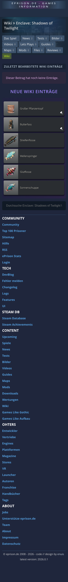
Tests (42, 38)
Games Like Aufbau (16, 419)
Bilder (57, 38)
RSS (4, 250)
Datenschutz (11, 544)
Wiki (7, 56)
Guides (47, 44)
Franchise (9, 487)
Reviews (54, 50)
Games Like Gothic (15, 412)
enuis (60, 554)
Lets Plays (28, 44)
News (27, 38)
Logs (5, 293)
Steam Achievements (17, 325)
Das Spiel (10, 38)
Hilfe (5, 243)
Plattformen (11, 450)
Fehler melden (12, 281)
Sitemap (8, 237)
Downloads (10, 393)
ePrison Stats (11, 256)
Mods (24, 50)
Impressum (10, 537)
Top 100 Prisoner (14, 231)
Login (6, 262)
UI (3, 306)
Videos (10, 44)
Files (38, 50)
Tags (5, 500)
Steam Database (14, 318)
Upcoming (9, 337)
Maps (9, 50)
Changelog (9, 287)
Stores (6, 462)
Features (8, 300)
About (6, 531)
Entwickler (10, 431)
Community (10, 225)
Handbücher (11, 494)
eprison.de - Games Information (34, 5)
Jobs (5, 512)
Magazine (9, 456)
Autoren (8, 481)
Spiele (6, 343)
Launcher (9, 475)
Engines (7, 443)
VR (4, 469)
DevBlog (8, 275)
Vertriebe (9, 437)
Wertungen (10, 400)
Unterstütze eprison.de (19, 519)
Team (6, 525)
